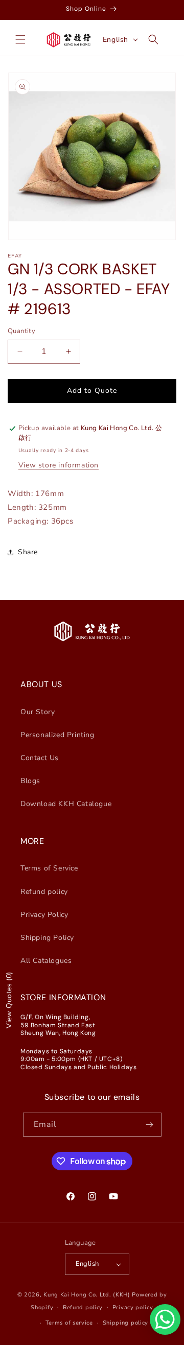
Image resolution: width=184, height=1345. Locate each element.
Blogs (30, 781)
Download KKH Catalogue (65, 804)
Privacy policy (132, 1307)
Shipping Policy (47, 937)
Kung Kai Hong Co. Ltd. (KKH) (86, 1295)
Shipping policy (126, 1323)
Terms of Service (49, 868)
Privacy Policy (44, 914)
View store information (58, 465)
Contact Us (39, 758)
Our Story (37, 712)
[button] (20, 39)
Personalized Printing (57, 735)
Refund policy (44, 891)
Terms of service (69, 1323)
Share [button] (28, 552)
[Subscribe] (150, 1125)
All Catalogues (46, 960)
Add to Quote (92, 390)
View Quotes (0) (9, 1000)
